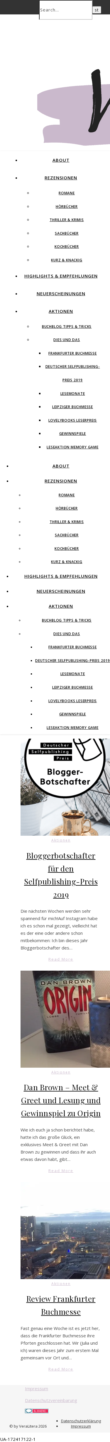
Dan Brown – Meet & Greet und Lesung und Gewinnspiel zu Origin (61, 1100)
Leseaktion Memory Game (73, 447)
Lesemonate (72, 393)
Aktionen (61, 311)
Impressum (36, 1388)
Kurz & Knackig (66, 260)
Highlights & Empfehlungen (61, 276)
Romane (67, 193)
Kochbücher (67, 246)
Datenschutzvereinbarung (51, 1400)
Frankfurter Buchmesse (72, 353)
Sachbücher (67, 233)
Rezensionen (61, 178)
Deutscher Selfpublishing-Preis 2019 (72, 660)
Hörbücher (67, 206)
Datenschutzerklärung (81, 1420)
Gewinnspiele (72, 433)
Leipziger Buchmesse (72, 406)
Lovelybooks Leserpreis (72, 420)
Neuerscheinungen (61, 293)
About (61, 160)
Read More (60, 959)
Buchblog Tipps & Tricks (67, 326)
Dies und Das (66, 339)
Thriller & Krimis (67, 219)
